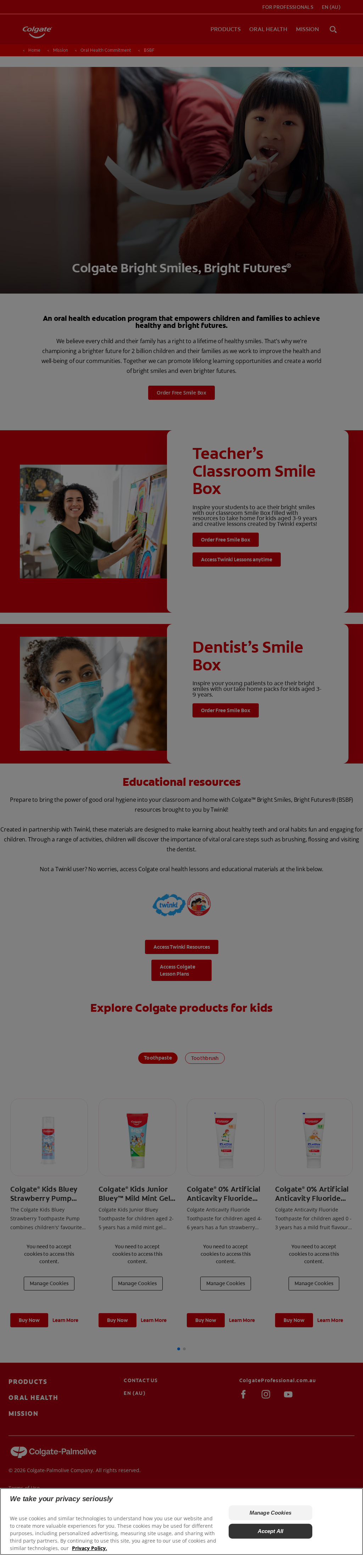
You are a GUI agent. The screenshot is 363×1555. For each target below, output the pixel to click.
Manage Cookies (270, 1513)
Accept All (271, 1531)
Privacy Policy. (89, 1548)
